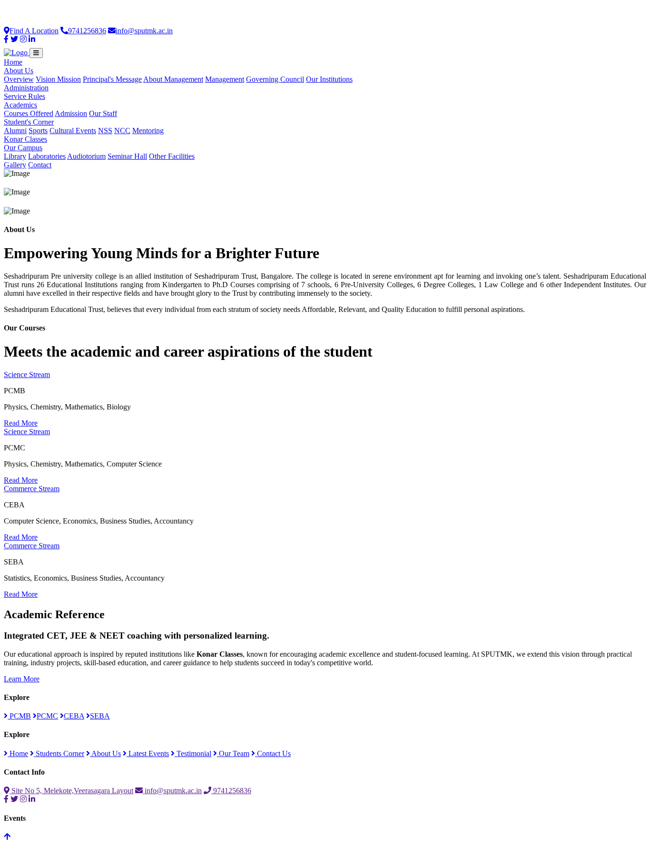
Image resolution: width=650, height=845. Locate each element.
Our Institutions (329, 79)
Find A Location (34, 31)
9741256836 (87, 31)
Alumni (15, 130)
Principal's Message (112, 79)
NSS (105, 130)
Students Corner (59, 753)
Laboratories (47, 156)
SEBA (100, 716)
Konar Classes (25, 139)
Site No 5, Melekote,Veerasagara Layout (71, 791)
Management (224, 79)
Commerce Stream (31, 489)
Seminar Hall (127, 156)
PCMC (47, 716)
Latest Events (148, 753)
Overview (19, 79)
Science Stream (27, 374)
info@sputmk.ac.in (144, 31)
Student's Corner (29, 122)
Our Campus (23, 148)
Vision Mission (58, 79)
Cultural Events (72, 130)
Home (13, 62)
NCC (122, 130)
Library (15, 156)
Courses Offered (28, 113)
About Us (18, 71)
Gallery (15, 165)
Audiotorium (86, 156)
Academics (20, 105)
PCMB (19, 716)
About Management (173, 79)
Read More (21, 423)
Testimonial (193, 753)
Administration (26, 88)
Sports (38, 130)
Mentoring (148, 130)
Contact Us (273, 753)
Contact (39, 165)
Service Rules (24, 96)
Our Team (233, 753)
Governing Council (275, 79)
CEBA (74, 716)
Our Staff (103, 113)
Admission (71, 113)
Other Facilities (172, 156)
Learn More (21, 679)
